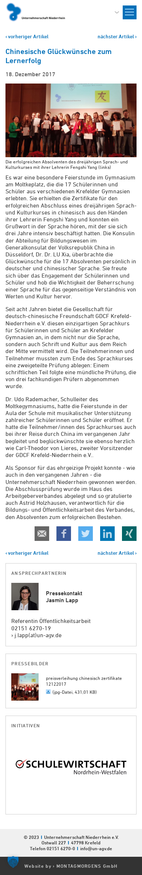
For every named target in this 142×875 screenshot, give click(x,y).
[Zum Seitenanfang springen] (136, 781)
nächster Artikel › (117, 36)
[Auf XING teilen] (129, 533)
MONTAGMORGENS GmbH (87, 866)
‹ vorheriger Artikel (26, 36)
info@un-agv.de (96, 848)
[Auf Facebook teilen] (63, 533)
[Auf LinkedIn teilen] (107, 533)
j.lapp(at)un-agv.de (38, 635)
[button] (13, 862)
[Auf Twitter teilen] (85, 533)
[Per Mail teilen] (42, 533)
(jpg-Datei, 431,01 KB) (74, 692)
